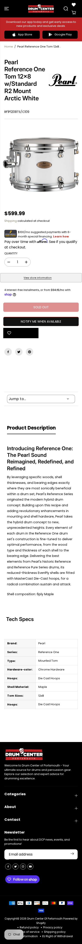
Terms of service (28, 932)
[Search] (66, 9)
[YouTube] (30, 866)
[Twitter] (19, 352)
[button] (7, 8)
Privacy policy (52, 927)
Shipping (10, 221)
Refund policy (29, 927)
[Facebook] (8, 352)
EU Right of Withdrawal (57, 936)
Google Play (63, 34)
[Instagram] (23, 866)
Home (8, 46)
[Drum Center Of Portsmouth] (41, 8)
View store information (38, 277)
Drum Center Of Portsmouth (45, 918)
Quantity (10, 253)
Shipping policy (55, 932)
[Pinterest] (29, 352)
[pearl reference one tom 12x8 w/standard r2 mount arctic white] (41, 164)
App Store (25, 34)
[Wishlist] (74, 5)
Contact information (23, 936)
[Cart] (74, 13)
